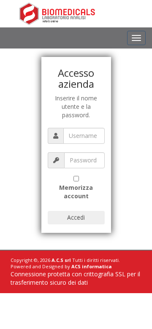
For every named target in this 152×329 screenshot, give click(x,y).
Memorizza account (76, 191)
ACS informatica (91, 266)
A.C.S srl (61, 260)
